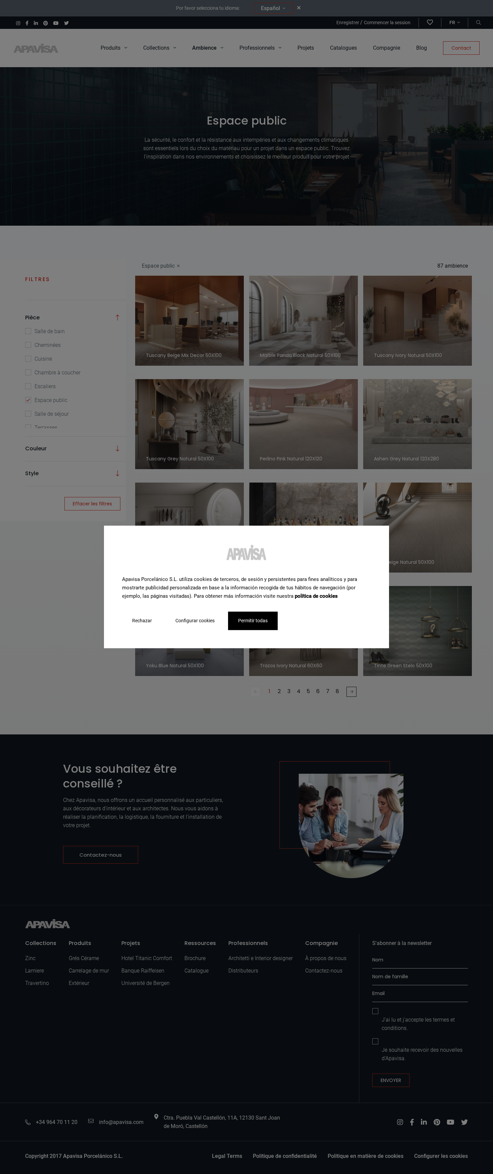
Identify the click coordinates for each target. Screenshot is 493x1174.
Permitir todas (253, 621)
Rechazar (142, 621)
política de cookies (316, 596)
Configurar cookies (195, 621)
